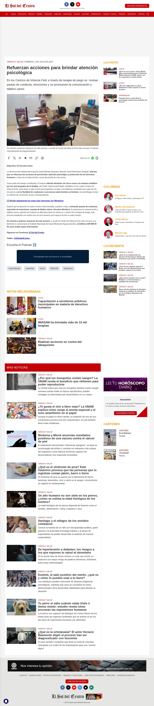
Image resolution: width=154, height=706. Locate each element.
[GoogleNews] (80, 687)
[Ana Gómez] (108, 196)
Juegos (141, 14)
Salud (42, 268)
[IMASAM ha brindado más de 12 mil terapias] (21, 326)
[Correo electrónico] (31, 158)
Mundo (39, 14)
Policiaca (22, 14)
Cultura (85, 14)
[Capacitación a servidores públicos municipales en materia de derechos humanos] (21, 306)
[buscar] (147, 14)
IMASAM (54, 268)
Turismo (121, 14)
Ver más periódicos (137, 6)
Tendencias (96, 14)
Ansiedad (30, 268)
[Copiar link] (36, 158)
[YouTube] (78, 4)
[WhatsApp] (20, 158)
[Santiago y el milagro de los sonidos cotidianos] (21, 529)
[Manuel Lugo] (108, 234)
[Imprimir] (42, 158)
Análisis (57, 14)
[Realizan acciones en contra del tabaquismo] (21, 345)
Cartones (67, 14)
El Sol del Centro (36, 233)
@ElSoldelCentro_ (22, 238)
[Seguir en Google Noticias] (97, 158)
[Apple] (85, 687)
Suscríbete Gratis (125, 413)
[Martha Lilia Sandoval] (108, 209)
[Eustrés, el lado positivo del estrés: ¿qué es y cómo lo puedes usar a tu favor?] (21, 583)
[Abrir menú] (6, 14)
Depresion (68, 268)
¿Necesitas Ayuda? (77, 681)
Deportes (131, 14)
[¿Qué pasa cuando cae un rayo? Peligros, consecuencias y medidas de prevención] (110, 278)
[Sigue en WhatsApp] (92, 158)
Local (13, 14)
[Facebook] (66, 4)
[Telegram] (25, 158)
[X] (72, 4)
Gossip (77, 14)
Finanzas (48, 14)
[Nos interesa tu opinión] (77, 666)
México (31, 14)
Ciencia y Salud (109, 14)
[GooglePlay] (91, 687)
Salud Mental (14, 268)
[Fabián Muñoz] (108, 221)
